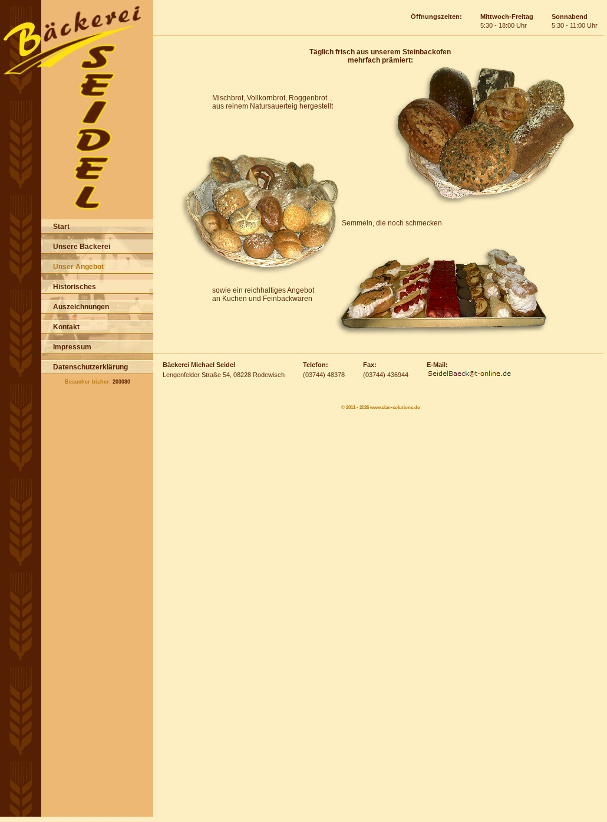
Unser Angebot (78, 267)
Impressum (72, 347)
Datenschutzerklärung (90, 367)
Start (61, 226)
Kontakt (66, 327)
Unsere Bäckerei (81, 247)
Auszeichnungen (81, 307)
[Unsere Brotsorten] (483, 205)
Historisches (74, 287)
